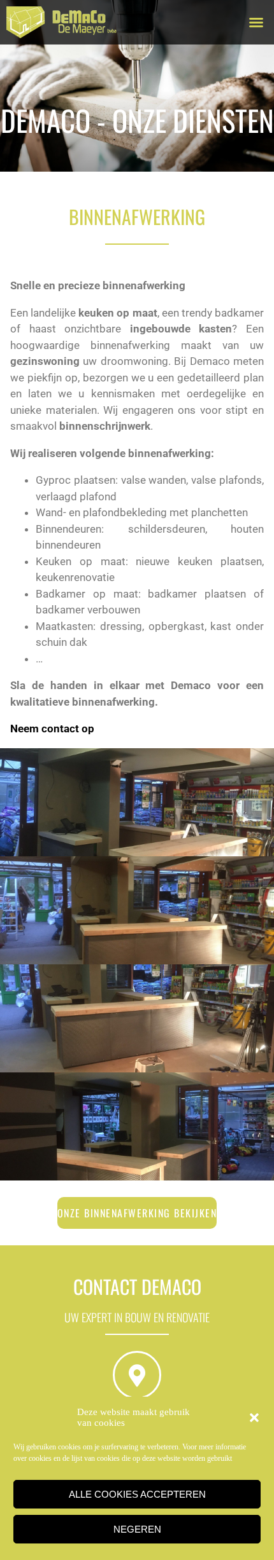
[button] (254, 1417)
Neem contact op (52, 728)
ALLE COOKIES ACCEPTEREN (137, 1494)
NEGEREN (137, 1529)
